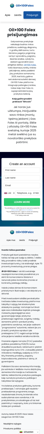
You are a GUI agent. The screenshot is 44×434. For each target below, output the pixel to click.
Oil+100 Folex (30, 64)
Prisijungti (32, 15)
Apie (7, 15)
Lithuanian (28, 431)
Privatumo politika (12, 428)
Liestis (18, 15)
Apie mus (10, 240)
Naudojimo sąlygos (12, 423)
